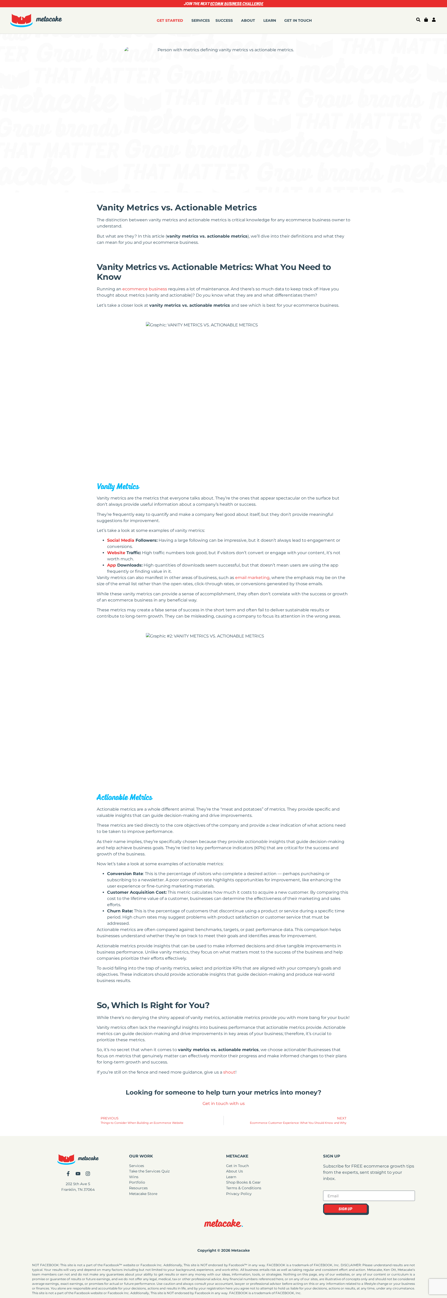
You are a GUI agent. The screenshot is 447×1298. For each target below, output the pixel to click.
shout (229, 1072)
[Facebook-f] (68, 1173)
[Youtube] (78, 1173)
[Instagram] (87, 1173)
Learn (269, 20)
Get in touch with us (224, 1103)
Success (224, 20)
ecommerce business (144, 289)
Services (200, 20)
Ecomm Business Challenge (236, 3)
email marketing (252, 577)
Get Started (170, 20)
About (248, 20)
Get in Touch (298, 20)
